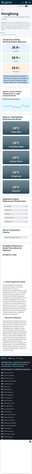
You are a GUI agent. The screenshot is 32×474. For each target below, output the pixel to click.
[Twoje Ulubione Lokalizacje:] (26, 2)
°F (29, 6)
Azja (2, 10)
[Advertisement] (16, 457)
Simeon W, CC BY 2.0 (11, 34)
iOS (20, 82)
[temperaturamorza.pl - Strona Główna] (7, 2)
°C (26, 6)
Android (24, 82)
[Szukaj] (22, 2)
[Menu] (29, 2)
